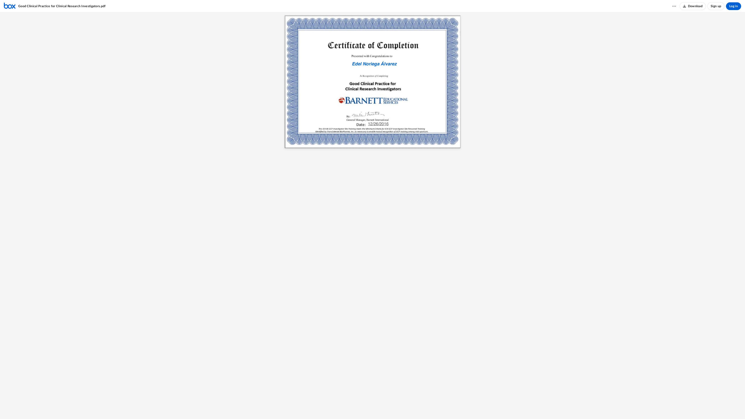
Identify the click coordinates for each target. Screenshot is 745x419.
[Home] (10, 6)
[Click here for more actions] (674, 6)
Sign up (716, 6)
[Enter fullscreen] (394, 409)
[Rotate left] (387, 409)
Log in (733, 6)
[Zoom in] (379, 409)
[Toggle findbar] (358, 409)
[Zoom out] (365, 409)
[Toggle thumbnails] (351, 409)
